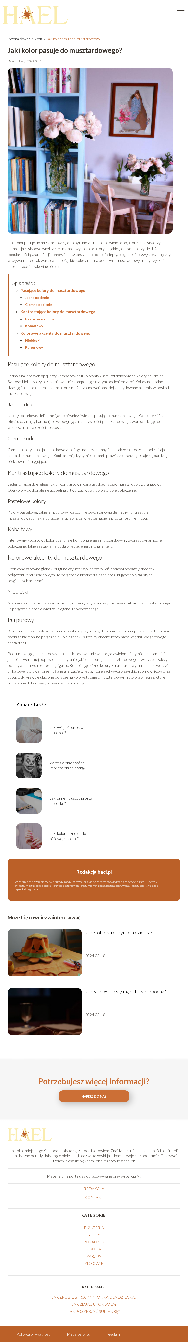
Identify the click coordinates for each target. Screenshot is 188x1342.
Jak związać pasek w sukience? (66, 730)
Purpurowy (34, 347)
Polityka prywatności (33, 1334)
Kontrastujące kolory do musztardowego (57, 311)
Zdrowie (93, 1263)
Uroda (94, 1249)
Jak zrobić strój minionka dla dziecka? (94, 1297)
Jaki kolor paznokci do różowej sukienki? (68, 836)
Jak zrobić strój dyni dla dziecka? (118, 932)
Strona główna (20, 39)
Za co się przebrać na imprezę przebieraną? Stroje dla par (67, 765)
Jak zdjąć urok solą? (94, 1304)
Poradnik (93, 1241)
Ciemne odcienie (38, 304)
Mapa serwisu (78, 1334)
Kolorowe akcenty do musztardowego (55, 333)
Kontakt (94, 1197)
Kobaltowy (34, 326)
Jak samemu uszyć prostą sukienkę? (71, 800)
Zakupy (93, 1256)
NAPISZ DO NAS (94, 1096)
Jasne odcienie (37, 297)
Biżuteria (94, 1227)
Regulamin (114, 1334)
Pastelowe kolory (39, 319)
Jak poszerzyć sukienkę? (94, 1311)
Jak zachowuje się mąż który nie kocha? (125, 991)
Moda (38, 39)
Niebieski (32, 340)
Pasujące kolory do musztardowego (52, 290)
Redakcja (94, 1188)
